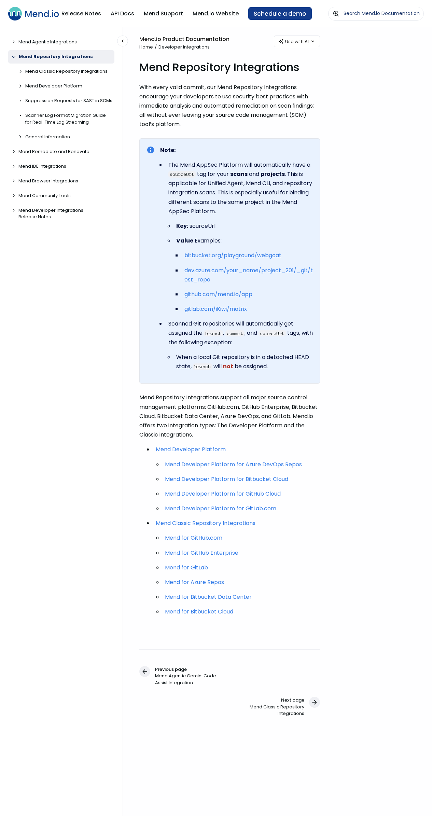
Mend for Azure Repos (194, 582)
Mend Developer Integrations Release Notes (50, 213)
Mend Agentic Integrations (47, 42)
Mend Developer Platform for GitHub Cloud (223, 494)
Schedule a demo (280, 14)
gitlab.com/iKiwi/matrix (215, 309)
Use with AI (297, 41)
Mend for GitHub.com (193, 538)
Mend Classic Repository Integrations (66, 71)
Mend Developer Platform (53, 86)
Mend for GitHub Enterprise (201, 553)
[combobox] (376, 13)
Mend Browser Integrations (48, 181)
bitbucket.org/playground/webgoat (232, 255)
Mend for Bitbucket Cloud (199, 612)
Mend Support (163, 13)
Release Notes (81, 13)
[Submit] (336, 13)
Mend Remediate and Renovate (53, 151)
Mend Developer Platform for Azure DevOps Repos (233, 464)
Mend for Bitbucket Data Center (208, 597)
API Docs (122, 13)
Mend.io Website (216, 13)
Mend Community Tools (44, 195)
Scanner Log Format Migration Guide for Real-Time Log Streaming (65, 119)
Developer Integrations (184, 47)
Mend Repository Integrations (56, 57)
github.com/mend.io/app (218, 294)
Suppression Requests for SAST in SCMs (68, 101)
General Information (47, 137)
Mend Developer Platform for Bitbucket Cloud (226, 479)
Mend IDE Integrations (42, 166)
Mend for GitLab (186, 567)
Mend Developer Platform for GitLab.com (220, 508)
